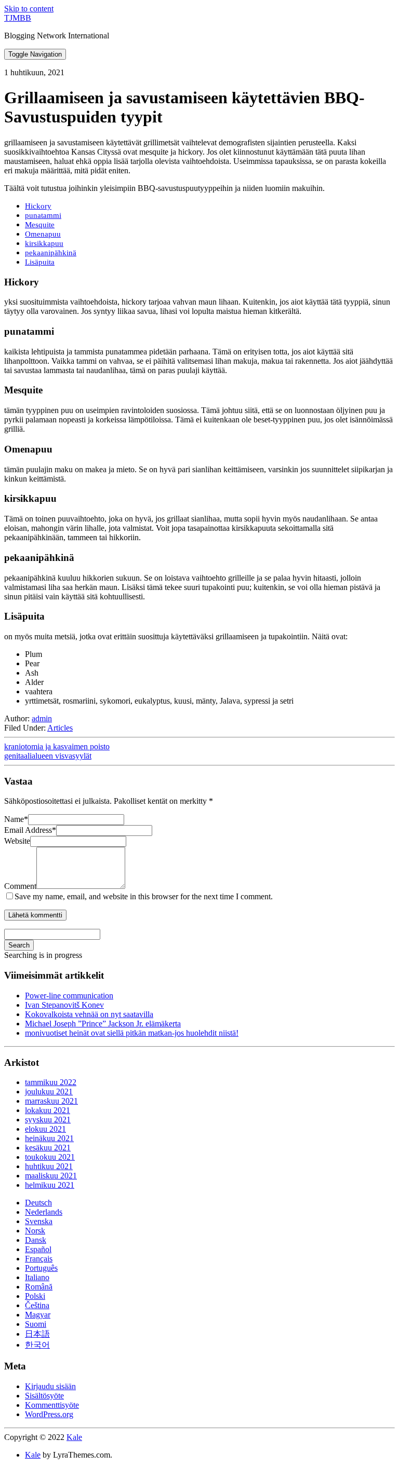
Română (38, 1286)
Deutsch (38, 1202)
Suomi (35, 1324)
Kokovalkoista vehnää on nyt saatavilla (89, 1014)
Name (16, 819)
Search (19, 945)
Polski (35, 1296)
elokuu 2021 (45, 1128)
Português (41, 1268)
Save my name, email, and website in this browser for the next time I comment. (144, 896)
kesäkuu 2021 (48, 1147)
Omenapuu (43, 233)
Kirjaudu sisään (50, 1386)
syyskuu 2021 (48, 1119)
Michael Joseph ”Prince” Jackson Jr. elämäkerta (103, 1023)
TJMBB (17, 17)
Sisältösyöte (44, 1395)
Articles (60, 727)
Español (38, 1249)
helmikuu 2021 (49, 1185)
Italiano (37, 1277)
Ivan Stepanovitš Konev (64, 1004)
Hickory (38, 205)
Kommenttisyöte (52, 1405)
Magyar (37, 1314)
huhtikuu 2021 (49, 1166)
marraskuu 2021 (51, 1100)
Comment (20, 886)
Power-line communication (69, 995)
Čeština (37, 1305)
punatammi (43, 215)
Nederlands (43, 1212)
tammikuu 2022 (50, 1082)
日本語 (37, 1333)
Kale (74, 1437)
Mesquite (40, 224)
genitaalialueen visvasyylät (47, 755)
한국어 (37, 1344)
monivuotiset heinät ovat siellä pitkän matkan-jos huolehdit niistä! (131, 1032)
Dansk (35, 1240)
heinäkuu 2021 (49, 1138)
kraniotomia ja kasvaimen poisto (57, 746)
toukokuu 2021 (50, 1157)
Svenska (38, 1221)
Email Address (30, 830)
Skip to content (29, 8)
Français (38, 1258)
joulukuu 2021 (49, 1091)
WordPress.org (49, 1414)
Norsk (35, 1230)
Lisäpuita (40, 261)
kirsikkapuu (44, 243)
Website (17, 840)
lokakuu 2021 (47, 1110)
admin (42, 718)
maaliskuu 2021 (51, 1175)
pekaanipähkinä (50, 252)
